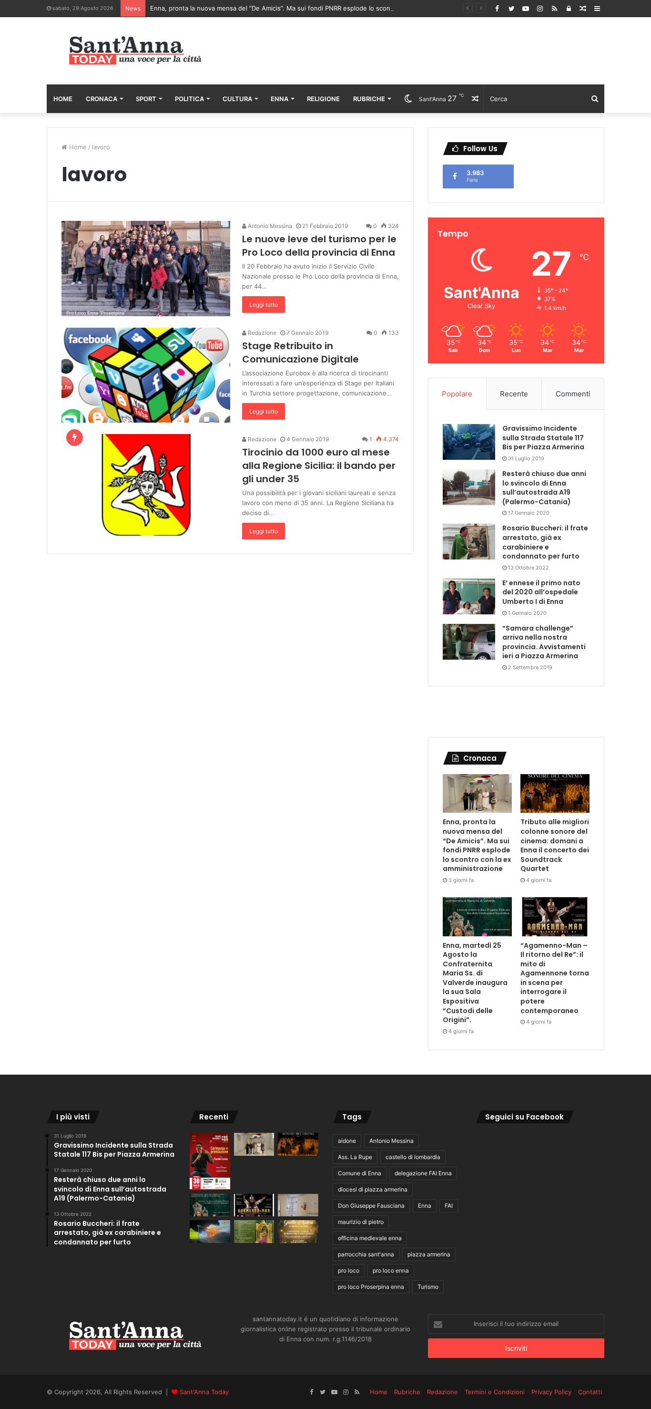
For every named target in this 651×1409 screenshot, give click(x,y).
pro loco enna (391, 1270)
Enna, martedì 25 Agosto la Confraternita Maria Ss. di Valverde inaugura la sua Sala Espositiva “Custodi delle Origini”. (475, 983)
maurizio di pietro (361, 1221)
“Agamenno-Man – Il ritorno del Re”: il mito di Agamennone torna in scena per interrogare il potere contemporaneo (554, 978)
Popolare (457, 393)
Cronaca (101, 99)
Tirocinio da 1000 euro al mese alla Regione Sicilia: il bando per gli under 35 (319, 465)
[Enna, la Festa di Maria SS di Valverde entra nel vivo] (254, 1231)
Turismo (427, 1286)
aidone (347, 1140)
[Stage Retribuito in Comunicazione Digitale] (145, 375)
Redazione (261, 332)
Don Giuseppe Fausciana (371, 1205)
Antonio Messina (269, 225)
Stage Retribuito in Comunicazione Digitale (300, 352)
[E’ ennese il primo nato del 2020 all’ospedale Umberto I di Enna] (469, 596)
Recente (514, 393)
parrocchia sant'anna (366, 1254)
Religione (323, 99)
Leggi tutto (263, 304)
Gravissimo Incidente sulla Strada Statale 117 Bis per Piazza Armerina (543, 438)
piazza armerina (428, 1254)
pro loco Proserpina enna (371, 1286)
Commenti (573, 393)
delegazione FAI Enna (423, 1173)
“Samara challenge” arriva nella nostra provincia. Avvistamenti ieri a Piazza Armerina (544, 642)
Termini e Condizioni (495, 1392)
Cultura (237, 99)
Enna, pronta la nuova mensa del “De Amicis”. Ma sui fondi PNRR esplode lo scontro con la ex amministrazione (314, 8)
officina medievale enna (370, 1238)
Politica (189, 99)
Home (62, 99)
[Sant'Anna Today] (135, 50)
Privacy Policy (551, 1392)
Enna (279, 99)
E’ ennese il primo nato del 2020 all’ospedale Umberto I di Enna (541, 592)
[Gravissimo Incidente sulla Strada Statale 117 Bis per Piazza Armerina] (469, 442)
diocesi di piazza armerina (372, 1189)
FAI (449, 1205)
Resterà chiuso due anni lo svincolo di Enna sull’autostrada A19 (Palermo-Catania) (544, 488)
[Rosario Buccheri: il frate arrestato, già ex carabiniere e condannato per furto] (469, 541)
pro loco (348, 1270)
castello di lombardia (413, 1156)
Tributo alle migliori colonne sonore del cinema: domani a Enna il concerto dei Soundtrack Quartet (554, 845)
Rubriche (369, 99)
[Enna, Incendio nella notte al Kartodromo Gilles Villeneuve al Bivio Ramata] (210, 1231)
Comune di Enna (359, 1173)
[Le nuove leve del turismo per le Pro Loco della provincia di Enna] (145, 268)
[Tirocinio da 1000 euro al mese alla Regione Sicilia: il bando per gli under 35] (145, 485)
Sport (146, 99)
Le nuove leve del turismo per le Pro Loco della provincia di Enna (319, 245)
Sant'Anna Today (204, 1392)
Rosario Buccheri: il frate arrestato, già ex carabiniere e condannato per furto (545, 542)
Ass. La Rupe (355, 1156)
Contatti (590, 1392)
